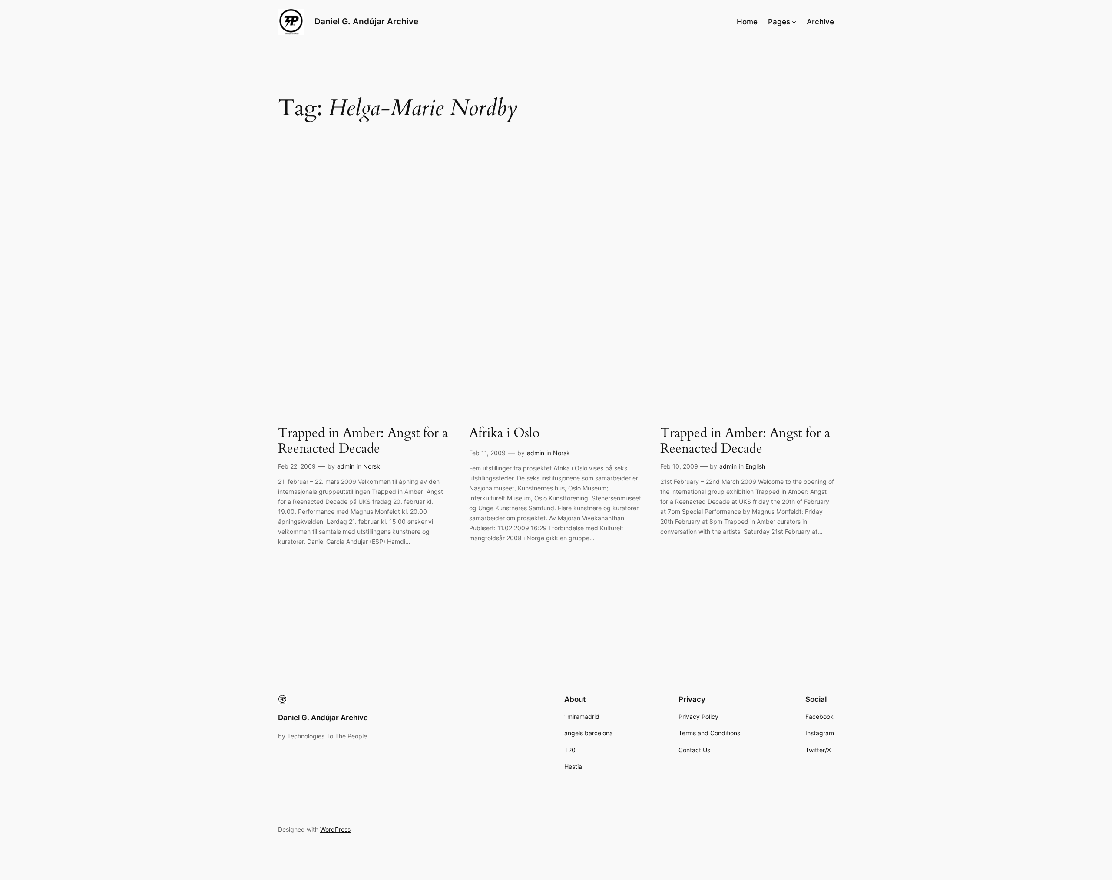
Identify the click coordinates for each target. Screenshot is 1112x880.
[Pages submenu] (794, 22)
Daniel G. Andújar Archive (366, 21)
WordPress (335, 829)
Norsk (371, 466)
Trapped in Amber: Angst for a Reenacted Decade (363, 441)
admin (345, 466)
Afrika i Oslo (504, 433)
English (755, 466)
